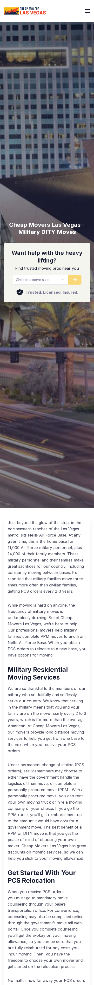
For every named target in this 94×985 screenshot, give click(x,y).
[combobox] (40, 280)
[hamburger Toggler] (87, 11)
